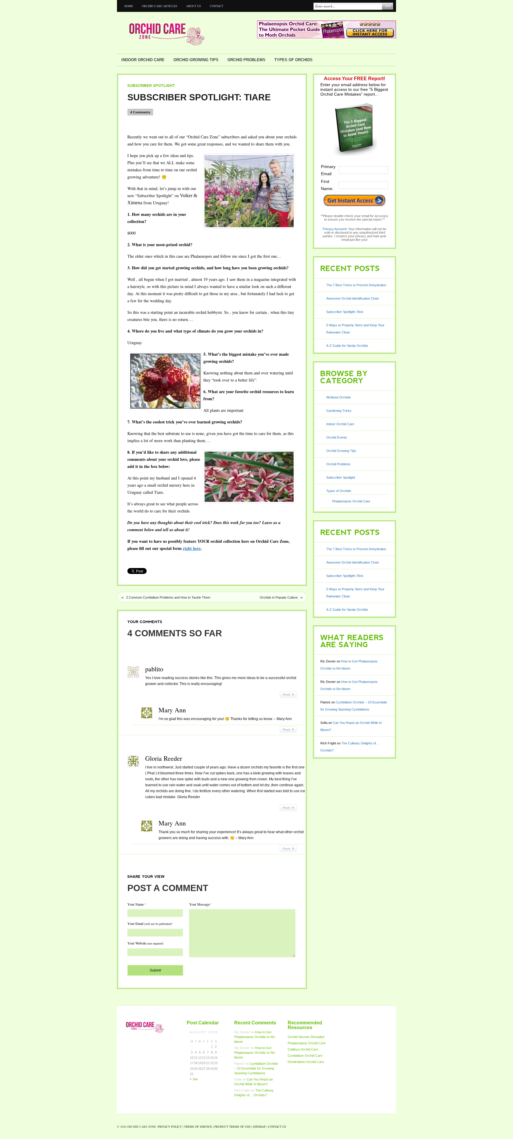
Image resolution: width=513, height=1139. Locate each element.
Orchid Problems (246, 60)
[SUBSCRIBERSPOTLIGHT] (151, 85)
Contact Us (277, 1126)
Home (128, 6)
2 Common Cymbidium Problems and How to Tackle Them (168, 597)
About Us (193, 6)
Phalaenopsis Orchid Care (351, 501)
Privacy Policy (170, 1126)
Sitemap (259, 1126)
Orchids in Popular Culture (279, 597)
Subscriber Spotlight (340, 477)
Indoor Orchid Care (142, 60)
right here (192, 548)
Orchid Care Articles (159, 6)
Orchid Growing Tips (195, 60)
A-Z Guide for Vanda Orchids (347, 345)
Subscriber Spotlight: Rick (344, 312)
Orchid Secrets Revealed (306, 1037)
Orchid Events (336, 437)
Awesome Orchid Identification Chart (352, 298)
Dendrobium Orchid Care (306, 1062)
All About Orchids (338, 397)
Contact (216, 6)
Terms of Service (198, 1126)
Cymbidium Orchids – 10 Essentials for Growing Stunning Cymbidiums (256, 1068)
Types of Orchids (293, 60)
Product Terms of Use (232, 1126)
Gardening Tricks (339, 410)
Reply (286, 694)
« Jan (194, 1079)
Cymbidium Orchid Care (305, 1055)
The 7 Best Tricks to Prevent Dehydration (356, 285)
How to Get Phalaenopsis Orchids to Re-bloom (255, 1036)
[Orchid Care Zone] (186, 32)
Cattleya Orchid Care (303, 1049)
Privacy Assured (334, 229)
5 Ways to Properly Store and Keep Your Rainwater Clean (355, 328)
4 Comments (140, 112)
